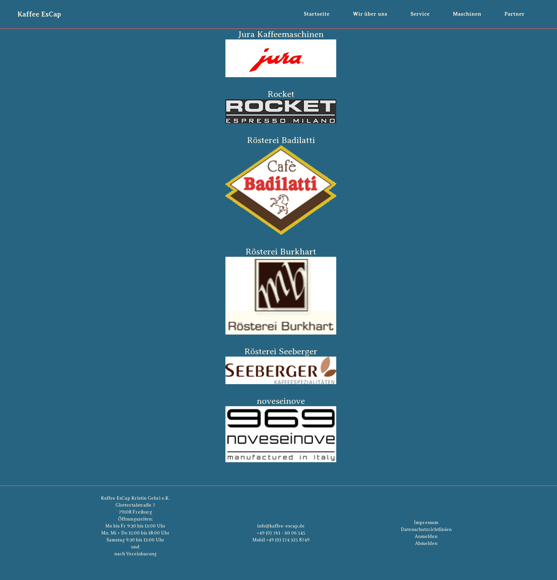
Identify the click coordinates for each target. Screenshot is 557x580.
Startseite (317, 14)
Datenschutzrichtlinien (426, 529)
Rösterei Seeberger (280, 351)
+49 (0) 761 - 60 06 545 (281, 533)
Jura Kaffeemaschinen (281, 34)
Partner (514, 14)
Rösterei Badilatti (281, 140)
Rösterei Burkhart (280, 251)
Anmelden (426, 536)
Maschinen (467, 14)
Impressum (426, 522)
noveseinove (281, 401)
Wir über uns (370, 14)
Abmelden (426, 543)
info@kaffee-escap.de (281, 526)
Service (420, 14)
